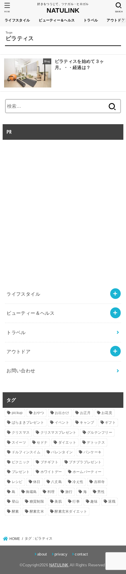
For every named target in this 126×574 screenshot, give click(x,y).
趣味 (94, 501)
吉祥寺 (99, 482)
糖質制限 (37, 501)
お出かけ (62, 413)
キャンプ (87, 422)
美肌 (58, 501)
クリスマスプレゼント (58, 432)
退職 (111, 501)
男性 (101, 492)
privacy (61, 554)
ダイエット (67, 442)
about (42, 554)
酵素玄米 (37, 511)
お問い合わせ (20, 370)
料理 (51, 492)
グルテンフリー (99, 432)
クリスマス (21, 432)
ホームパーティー (87, 472)
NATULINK (63, 10)
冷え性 (77, 482)
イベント (62, 422)
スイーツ (19, 442)
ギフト (110, 422)
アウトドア (18, 351)
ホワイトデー (51, 472)
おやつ (38, 413)
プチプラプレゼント (85, 462)
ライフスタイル (17, 20)
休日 (36, 482)
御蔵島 (31, 492)
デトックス (96, 442)
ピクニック (21, 462)
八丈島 (56, 482)
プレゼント (21, 472)
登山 (15, 501)
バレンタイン (62, 452)
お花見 (106, 413)
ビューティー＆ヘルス (57, 20)
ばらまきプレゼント (28, 422)
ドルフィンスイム (26, 452)
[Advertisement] (63, 206)
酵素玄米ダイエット (71, 511)
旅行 (69, 492)
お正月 (85, 413)
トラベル (91, 20)
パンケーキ (93, 452)
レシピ (17, 482)
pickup (17, 413)
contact (81, 554)
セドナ (42, 442)
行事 (76, 501)
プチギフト (49, 462)
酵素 (15, 511)
